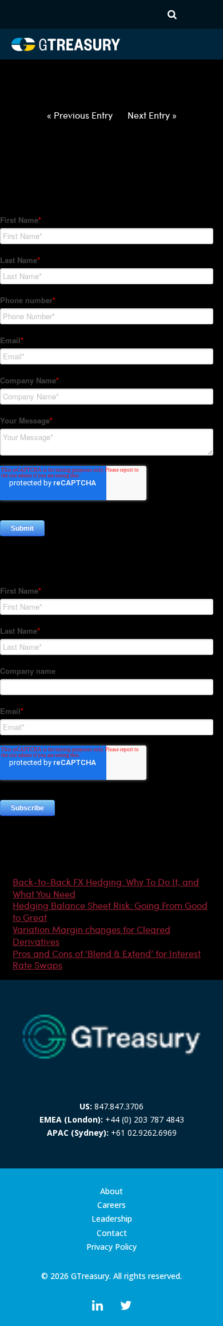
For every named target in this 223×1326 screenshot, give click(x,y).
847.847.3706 (119, 1106)
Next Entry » (152, 115)
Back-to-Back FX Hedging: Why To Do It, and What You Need (106, 888)
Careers (111, 1205)
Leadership (111, 1219)
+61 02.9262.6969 (144, 1132)
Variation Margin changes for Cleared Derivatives (91, 935)
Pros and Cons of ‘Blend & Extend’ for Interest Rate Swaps (107, 959)
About (111, 1191)
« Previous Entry (80, 115)
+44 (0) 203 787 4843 (144, 1119)
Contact (112, 1233)
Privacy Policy (111, 1247)
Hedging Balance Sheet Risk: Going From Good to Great (110, 911)
